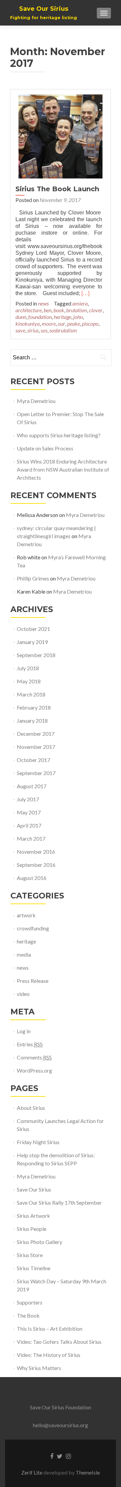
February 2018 (34, 707)
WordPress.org (34, 1070)
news (43, 303)
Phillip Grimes (33, 578)
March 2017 (31, 838)
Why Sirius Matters (39, 1368)
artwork (26, 915)
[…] (85, 293)
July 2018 (28, 668)
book (58, 310)
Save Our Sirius (34, 1189)
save (20, 330)
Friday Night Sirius (38, 1142)
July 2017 (28, 799)
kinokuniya (27, 323)
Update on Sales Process (45, 448)
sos (44, 330)
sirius (33, 330)
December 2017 (35, 733)
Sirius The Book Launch (57, 189)
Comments (34, 1057)
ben (47, 310)
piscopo (90, 323)
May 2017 (29, 812)
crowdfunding (33, 928)
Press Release (32, 980)
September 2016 (36, 864)
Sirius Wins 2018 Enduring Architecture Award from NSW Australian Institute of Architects (63, 469)
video (23, 994)
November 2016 (36, 851)
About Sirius (31, 1107)
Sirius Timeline (33, 1268)
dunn (20, 317)
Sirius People (31, 1228)
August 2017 (31, 786)
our (61, 323)
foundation (40, 317)
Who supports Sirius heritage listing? (58, 435)
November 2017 (36, 747)
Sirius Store (30, 1255)
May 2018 (29, 681)
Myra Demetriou (36, 401)
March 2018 (31, 694)
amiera (80, 303)
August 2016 (31, 878)
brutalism (76, 310)
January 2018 (32, 720)
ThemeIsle (88, 1472)
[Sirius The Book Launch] (60, 135)
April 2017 (29, 825)
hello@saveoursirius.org (60, 1425)
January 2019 (32, 642)
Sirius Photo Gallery (39, 1242)
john (78, 317)
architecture (28, 310)
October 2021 (33, 629)
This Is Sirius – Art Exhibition (49, 1328)
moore (49, 323)
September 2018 (36, 655)
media (24, 954)
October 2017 (33, 760)
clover (96, 310)
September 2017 (36, 773)
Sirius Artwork (33, 1215)
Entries (30, 1044)
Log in (24, 1031)
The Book (28, 1315)
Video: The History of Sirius (48, 1355)
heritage (62, 317)
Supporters (29, 1302)
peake (73, 323)
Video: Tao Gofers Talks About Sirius (59, 1341)
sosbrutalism (63, 330)
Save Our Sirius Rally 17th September (59, 1202)
